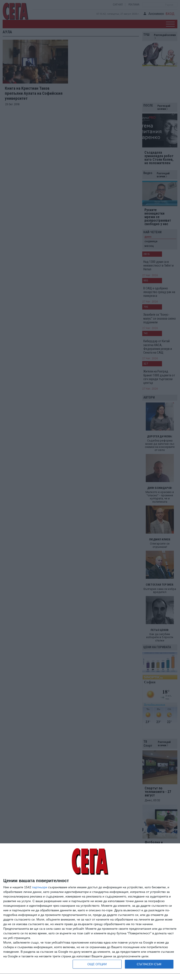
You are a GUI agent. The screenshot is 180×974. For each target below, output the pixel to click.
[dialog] (90, 909)
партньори (39, 887)
